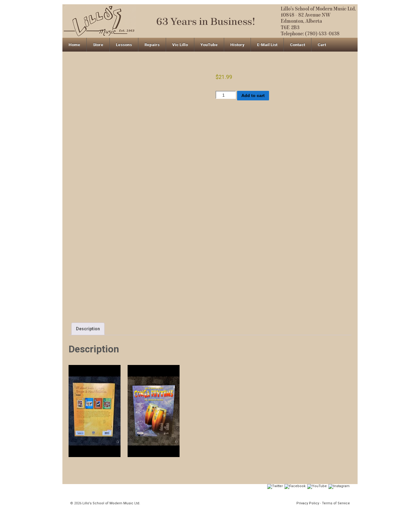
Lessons (124, 44)
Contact (297, 44)
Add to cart (253, 95)
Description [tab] (88, 328)
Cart (322, 44)
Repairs (152, 44)
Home (74, 44)
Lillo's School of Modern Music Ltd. (110, 503)
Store (98, 44)
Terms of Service (336, 503)
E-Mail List (267, 44)
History (237, 44)
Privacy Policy (307, 503)
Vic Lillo (180, 44)
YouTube (209, 44)
